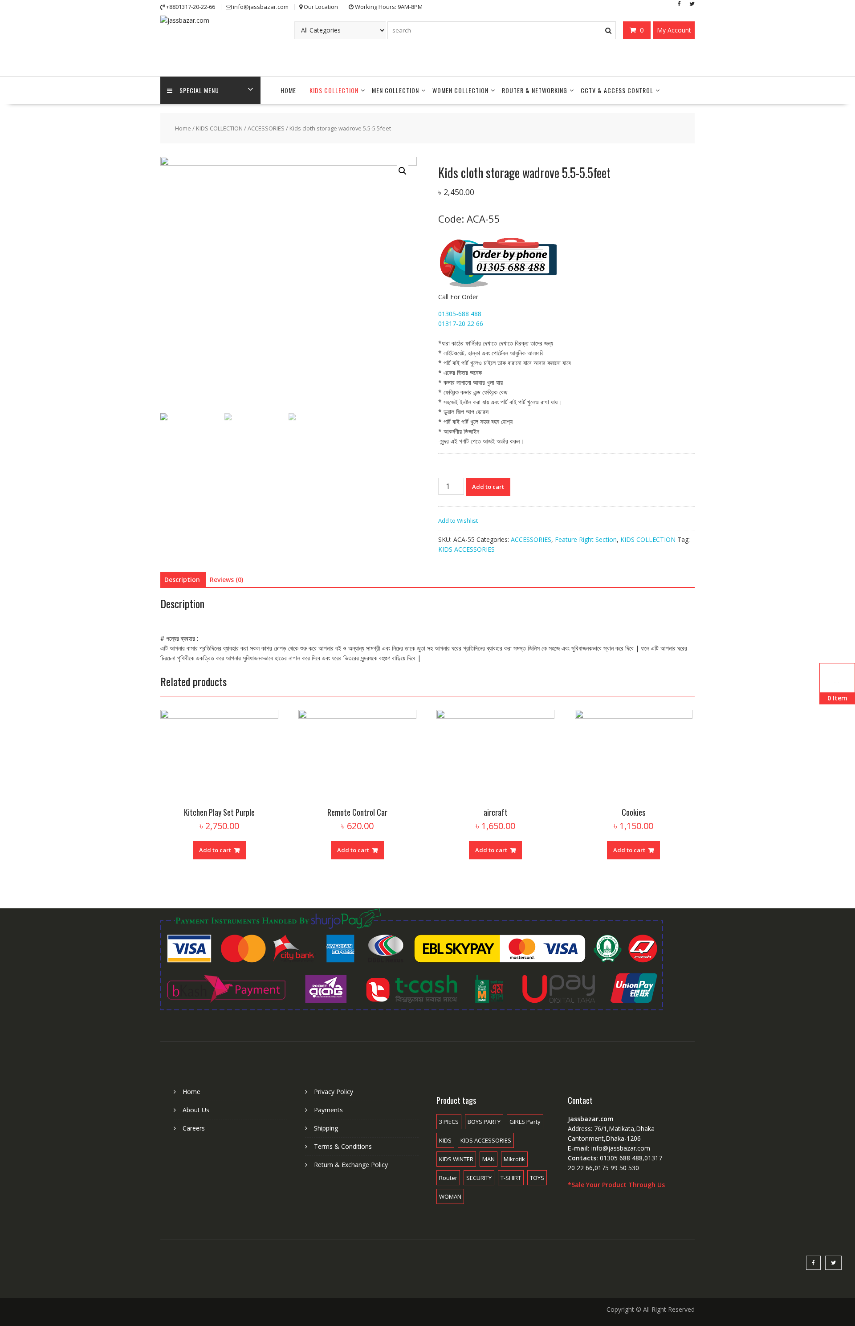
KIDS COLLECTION (333, 90)
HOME (288, 90)
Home (183, 128)
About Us (196, 1110)
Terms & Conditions (343, 1146)
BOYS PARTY (484, 1122)
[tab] (182, 580)
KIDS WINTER (456, 1159)
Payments (328, 1110)
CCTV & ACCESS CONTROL (617, 90)
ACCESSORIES (266, 128)
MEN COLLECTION (395, 90)
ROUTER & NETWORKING (534, 90)
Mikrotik (514, 1159)
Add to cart (488, 487)
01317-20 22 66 (460, 323)
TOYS (537, 1178)
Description (182, 579)
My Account (674, 30)
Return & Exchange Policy (351, 1164)
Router (448, 1178)
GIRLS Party (525, 1122)
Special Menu (199, 90)
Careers (194, 1128)
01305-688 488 (459, 313)
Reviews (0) (226, 579)
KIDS (445, 1140)
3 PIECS (449, 1122)
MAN (488, 1159)
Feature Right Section (586, 539)
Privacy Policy (333, 1091)
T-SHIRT (511, 1178)
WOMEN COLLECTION (460, 90)
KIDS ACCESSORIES (466, 549)
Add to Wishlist (458, 521)
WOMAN (450, 1196)
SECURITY (479, 1178)
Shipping (326, 1128)
